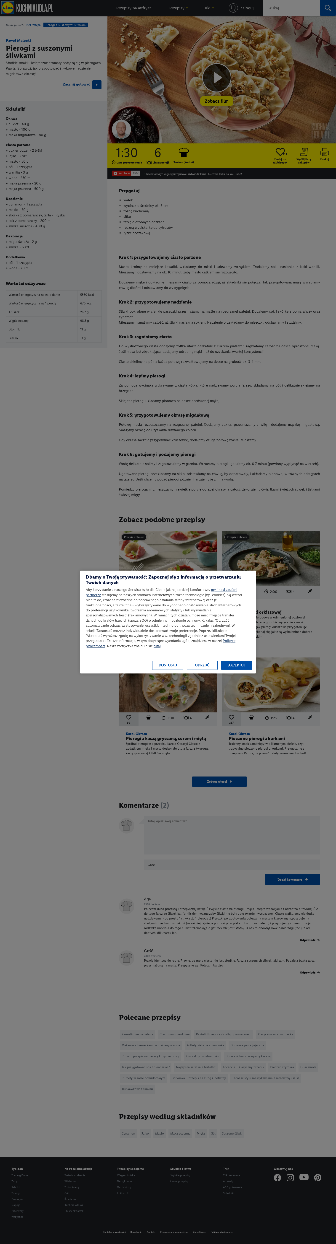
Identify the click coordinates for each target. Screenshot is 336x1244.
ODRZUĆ (202, 665)
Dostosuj (168, 665)
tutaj (157, 646)
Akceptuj (236, 665)
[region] (168, 622)
